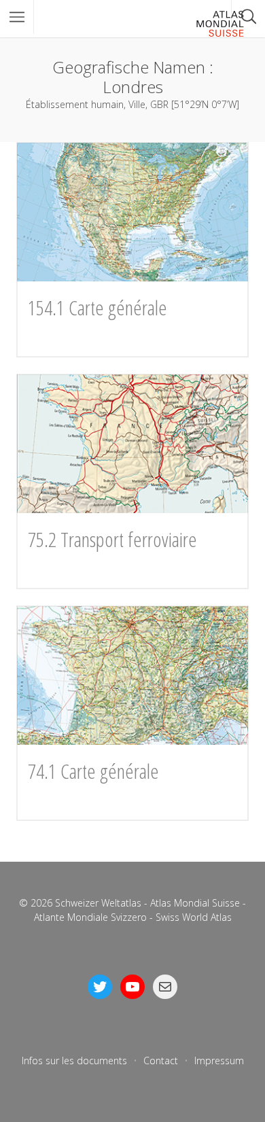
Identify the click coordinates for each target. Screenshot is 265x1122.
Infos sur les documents (74, 1060)
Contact (160, 1060)
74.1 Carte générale (93, 771)
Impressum (219, 1060)
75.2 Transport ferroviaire (112, 539)
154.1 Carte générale (97, 307)
